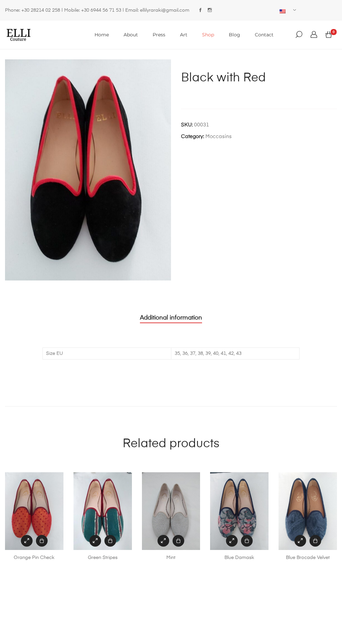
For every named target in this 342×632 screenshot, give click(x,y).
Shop (208, 35)
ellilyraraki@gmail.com (164, 10)
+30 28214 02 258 (40, 10)
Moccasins (218, 136)
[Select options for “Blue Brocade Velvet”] (315, 541)
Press (159, 35)
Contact (264, 35)
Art (183, 35)
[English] (285, 11)
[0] (328, 35)
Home (102, 35)
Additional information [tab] (171, 318)
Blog (234, 35)
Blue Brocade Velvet (308, 557)
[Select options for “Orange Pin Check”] (41, 541)
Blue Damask (239, 557)
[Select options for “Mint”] (178, 541)
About (131, 35)
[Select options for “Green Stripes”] (110, 541)
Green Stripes (103, 557)
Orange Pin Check (34, 557)
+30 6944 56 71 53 (101, 10)
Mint (170, 557)
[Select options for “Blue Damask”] (247, 541)
